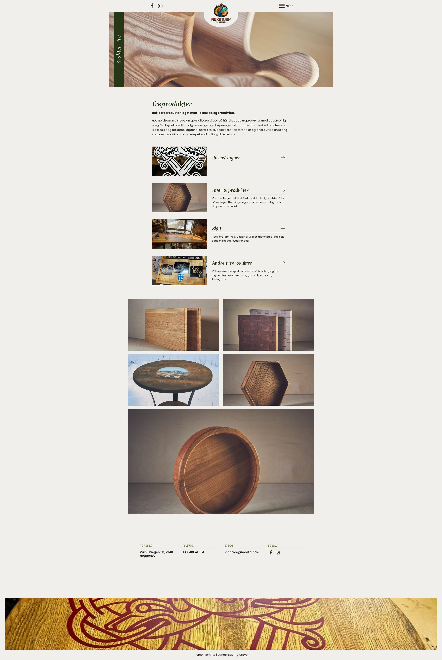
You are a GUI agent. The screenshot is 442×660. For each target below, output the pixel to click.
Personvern (203, 655)
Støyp (243, 655)
